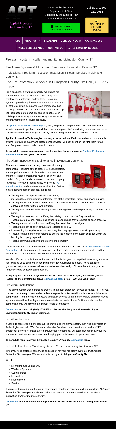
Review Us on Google (84, 48)
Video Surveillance (31, 48)
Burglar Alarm (71, 41)
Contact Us (55, 48)
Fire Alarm (50, 41)
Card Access (93, 41)
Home (17, 41)
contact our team (53, 279)
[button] (39, 40)
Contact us (12, 309)
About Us (31, 41)
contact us (77, 340)
